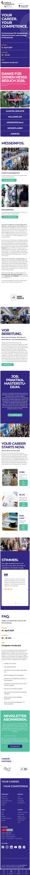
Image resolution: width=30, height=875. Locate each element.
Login (19, 822)
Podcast (3, 816)
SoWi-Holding (22, 865)
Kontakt (3, 820)
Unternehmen (21, 814)
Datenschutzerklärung (11, 866)
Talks (19, 796)
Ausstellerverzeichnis (7, 800)
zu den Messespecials (10, 217)
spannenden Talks (6, 274)
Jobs (22, 472)
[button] (3, 590)
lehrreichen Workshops (16, 274)
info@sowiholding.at (10, 836)
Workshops (20, 798)
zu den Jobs (23, 482)
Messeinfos (4, 796)
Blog (22, 495)
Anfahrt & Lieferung (22, 812)
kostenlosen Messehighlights (11, 276)
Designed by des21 (20, 866)
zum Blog (23, 504)
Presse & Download (6, 818)
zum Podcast (23, 527)
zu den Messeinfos (9, 180)
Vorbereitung (7, 364)
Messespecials (21, 803)
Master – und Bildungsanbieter (22, 817)
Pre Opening (21, 800)
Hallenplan (4, 803)
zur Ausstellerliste (15, 415)
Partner (3, 805)
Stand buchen (21, 820)
